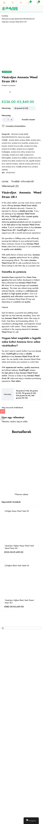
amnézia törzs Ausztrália (20, 143)
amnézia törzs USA (34, 158)
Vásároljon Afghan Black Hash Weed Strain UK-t (19, 601)
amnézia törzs (6, 143)
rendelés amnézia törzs (23, 167)
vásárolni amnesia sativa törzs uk (29, 164)
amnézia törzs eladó (8, 161)
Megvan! (33, 6)
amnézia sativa (35, 140)
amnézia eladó (14, 140)
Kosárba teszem (28, 119)
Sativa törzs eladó (24, 137)
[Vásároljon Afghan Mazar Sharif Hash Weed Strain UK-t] (21, 526)
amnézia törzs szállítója (19, 158)
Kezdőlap (5, 16)
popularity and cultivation (12, 296)
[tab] (5, 181)
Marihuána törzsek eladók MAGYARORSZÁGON (18, 19)
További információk (22, 181)
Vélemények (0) (10, 185)
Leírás (5, 181)
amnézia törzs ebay (30, 146)
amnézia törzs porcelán (15, 146)
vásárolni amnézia (12, 164)
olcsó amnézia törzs (8, 167)
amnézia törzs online (18, 152)
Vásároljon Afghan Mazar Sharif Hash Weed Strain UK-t (19, 547)
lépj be (19, 421)
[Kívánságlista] (13, 126)
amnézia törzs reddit (16, 155)
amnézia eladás (24, 140)
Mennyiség (6, 108)
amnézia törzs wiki (22, 161)
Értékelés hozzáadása (8, 85)
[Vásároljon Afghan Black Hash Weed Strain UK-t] (21, 581)
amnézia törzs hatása (9, 149)
